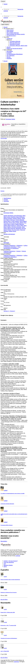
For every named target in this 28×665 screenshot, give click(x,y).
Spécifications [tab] (7, 198)
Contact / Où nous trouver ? (11, 561)
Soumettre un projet (15, 44)
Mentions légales (8, 565)
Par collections (10, 55)
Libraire (9, 47)
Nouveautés (10, 51)
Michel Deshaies (8, 218)
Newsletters (4, 541)
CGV (5, 563)
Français (3, 1)
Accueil (5, 27)
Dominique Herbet (10, 119)
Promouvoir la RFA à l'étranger (7, 525)
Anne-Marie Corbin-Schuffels (15, 216)
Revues (9, 57)
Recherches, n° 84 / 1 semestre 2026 (8, 625)
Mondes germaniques (9, 234)
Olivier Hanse (12, 222)
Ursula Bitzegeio (17, 215)
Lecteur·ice (9, 38)
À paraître (9, 52)
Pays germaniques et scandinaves (12, 247)
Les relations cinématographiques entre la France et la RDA (12, 493)
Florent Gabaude (19, 220)
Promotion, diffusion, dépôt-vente (18, 45)
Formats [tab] (6, 199)
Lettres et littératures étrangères (15, 246)
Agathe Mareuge (19, 224)
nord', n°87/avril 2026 (5, 651)
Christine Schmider (16, 227)
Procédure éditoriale (15, 41)
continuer (17, 555)
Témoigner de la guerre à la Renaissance (9, 638)
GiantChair (16, 661)
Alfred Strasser (11, 228)
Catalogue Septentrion (9, 245)
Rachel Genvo (7, 221)
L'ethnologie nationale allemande (7, 503)
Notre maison (10, 30)
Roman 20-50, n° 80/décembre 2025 (8, 612)
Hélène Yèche (12, 231)
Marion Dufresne (10, 220)
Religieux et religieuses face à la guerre (9, 592)
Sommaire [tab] (6, 201)
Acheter (2, 191)
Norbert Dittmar (17, 218)
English (5, 4)
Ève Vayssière (15, 230)
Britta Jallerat (19, 222)
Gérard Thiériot (7, 230)
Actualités (9, 58)
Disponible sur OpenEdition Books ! (18, 124)
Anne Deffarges (20, 217)
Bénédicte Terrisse (21, 228)
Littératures (19, 245)
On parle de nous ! (11, 35)
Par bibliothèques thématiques (15, 54)
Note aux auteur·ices (15, 42)
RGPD (5, 566)
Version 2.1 (6, 311)
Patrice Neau (20, 225)
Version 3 (12, 311)
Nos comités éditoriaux (13, 33)
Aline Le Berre (11, 224)
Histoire (18, 251)
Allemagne (6, 242)
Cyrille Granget (15, 221)
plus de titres (4, 599)
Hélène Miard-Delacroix (10, 225)
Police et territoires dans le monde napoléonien (10, 579)
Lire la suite (4, 138)
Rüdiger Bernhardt (8, 215)
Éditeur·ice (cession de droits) (14, 48)
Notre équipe (10, 31)
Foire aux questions (9, 562)
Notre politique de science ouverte (16, 34)
